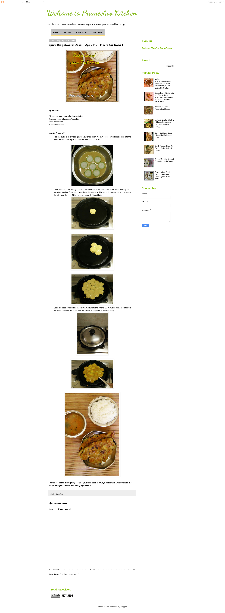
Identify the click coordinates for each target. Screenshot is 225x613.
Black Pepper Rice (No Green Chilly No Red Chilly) (164, 148)
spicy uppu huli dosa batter (70, 116)
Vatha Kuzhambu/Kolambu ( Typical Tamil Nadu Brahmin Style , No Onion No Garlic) (164, 83)
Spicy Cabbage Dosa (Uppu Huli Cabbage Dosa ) (163, 135)
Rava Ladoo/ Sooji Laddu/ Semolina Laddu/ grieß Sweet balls (163, 175)
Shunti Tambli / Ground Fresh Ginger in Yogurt (164, 160)
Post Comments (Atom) (69, 574)
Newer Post (54, 570)
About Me (97, 32)
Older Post (131, 570)
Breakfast (59, 494)
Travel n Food (82, 32)
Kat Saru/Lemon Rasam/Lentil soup (162, 108)
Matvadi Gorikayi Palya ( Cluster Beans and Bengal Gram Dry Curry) (164, 123)
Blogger (123, 607)
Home (55, 32)
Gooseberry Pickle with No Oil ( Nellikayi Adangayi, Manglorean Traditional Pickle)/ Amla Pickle (164, 97)
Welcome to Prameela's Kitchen (92, 12)
